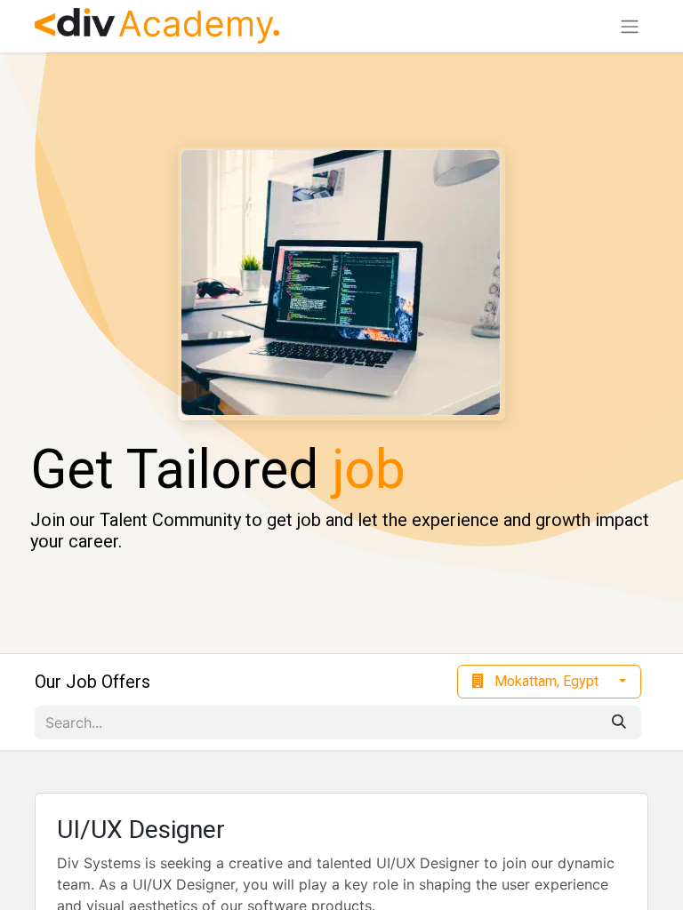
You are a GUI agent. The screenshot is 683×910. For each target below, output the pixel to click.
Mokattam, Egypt (546, 681)
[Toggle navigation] (629, 26)
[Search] (619, 722)
